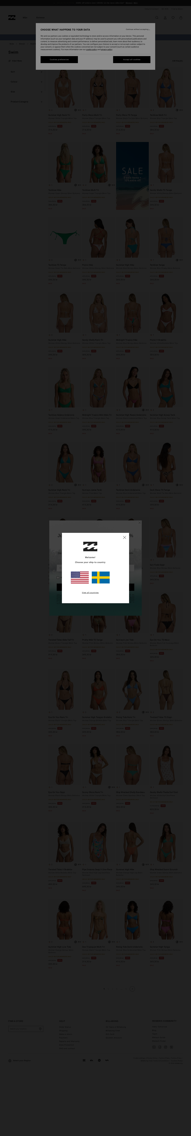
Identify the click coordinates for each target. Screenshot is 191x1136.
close (124, 537)
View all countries (90, 592)
